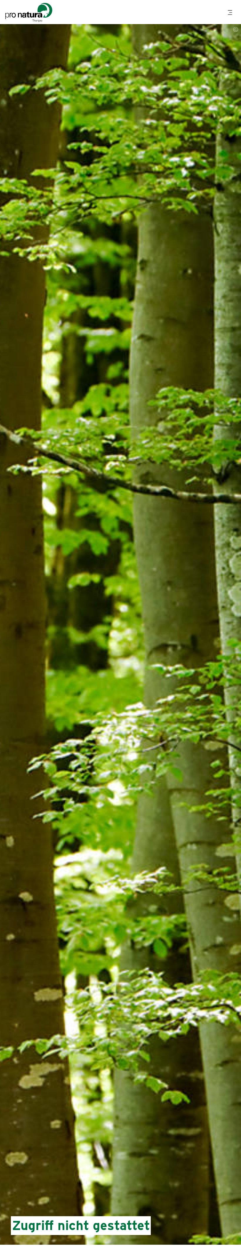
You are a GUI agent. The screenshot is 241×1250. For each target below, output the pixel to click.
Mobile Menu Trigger (231, 12)
